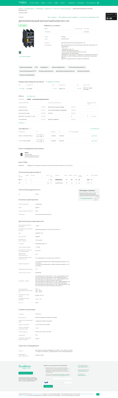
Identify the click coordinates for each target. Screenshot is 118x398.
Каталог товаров (34, 3)
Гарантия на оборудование (27, 75)
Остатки (49, 3)
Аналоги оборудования (59, 67)
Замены (43, 3)
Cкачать (62, 3)
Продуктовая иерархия (26, 67)
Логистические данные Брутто (77, 67)
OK (98, 394)
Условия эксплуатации (83, 71)
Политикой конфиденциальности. (62, 375)
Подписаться (48, 386)
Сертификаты (71, 3)
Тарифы (56, 3)
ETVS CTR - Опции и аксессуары (62, 8)
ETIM (36, 67)
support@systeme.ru (83, 367)
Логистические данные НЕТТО (28, 71)
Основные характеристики (46, 71)
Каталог (21, 8)
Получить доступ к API (26, 373)
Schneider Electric (29, 8)
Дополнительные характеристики (65, 71)
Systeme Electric (82, 375)
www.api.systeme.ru (36, 394)
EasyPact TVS (48, 8)
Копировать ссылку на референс (69, 17)
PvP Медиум (39, 8)
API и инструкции (90, 3)
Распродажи (80, 3)
